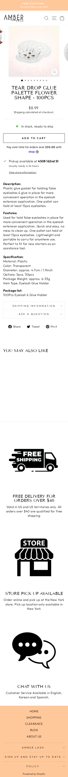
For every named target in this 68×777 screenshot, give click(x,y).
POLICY (33, 766)
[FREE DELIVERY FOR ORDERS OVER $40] (34, 460)
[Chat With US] (34, 650)
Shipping (19, 112)
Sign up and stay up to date (33, 756)
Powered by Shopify (34, 773)
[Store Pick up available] (34, 557)
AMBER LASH (33, 747)
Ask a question (34, 313)
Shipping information (34, 305)
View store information (22, 172)
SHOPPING (33, 717)
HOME (34, 711)
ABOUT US (34, 736)
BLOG (34, 730)
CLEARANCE (34, 724)
